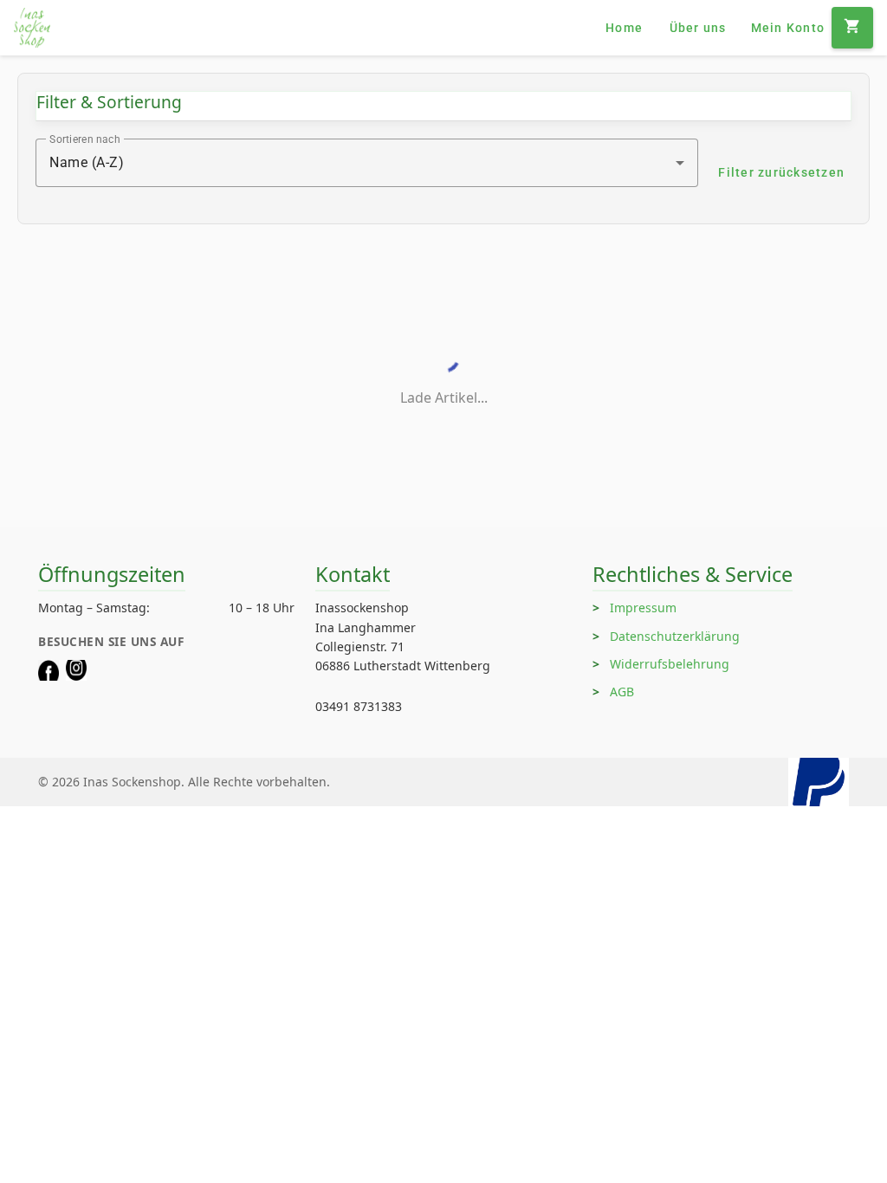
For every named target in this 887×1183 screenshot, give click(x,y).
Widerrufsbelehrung (669, 664)
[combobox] (366, 162)
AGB (622, 691)
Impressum (643, 607)
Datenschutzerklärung (675, 636)
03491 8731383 (358, 706)
